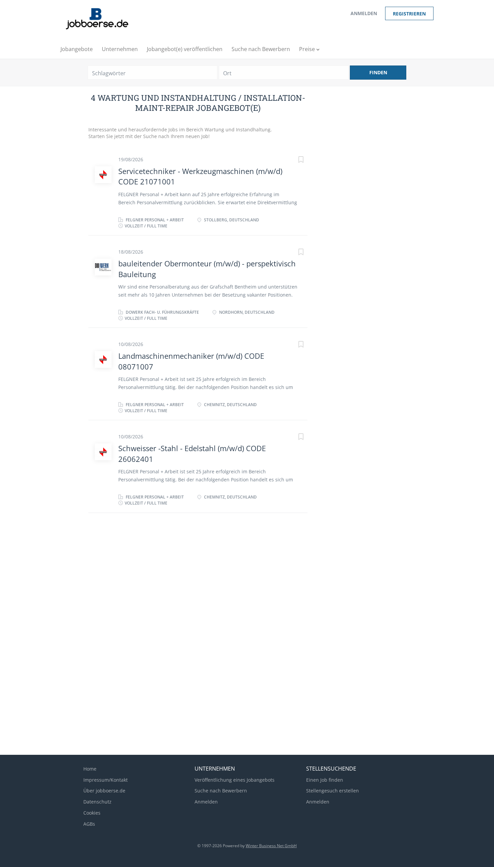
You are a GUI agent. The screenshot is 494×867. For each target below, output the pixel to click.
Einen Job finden (324, 780)
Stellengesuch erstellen (332, 790)
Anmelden (364, 13)
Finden (378, 72)
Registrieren (409, 13)
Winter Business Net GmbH (271, 846)
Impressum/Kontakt (105, 780)
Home (89, 769)
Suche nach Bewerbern (221, 790)
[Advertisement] (198, 577)
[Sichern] (294, 160)
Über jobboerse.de (104, 790)
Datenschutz (97, 801)
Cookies (91, 813)
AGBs (89, 824)
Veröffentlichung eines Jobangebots (235, 780)
